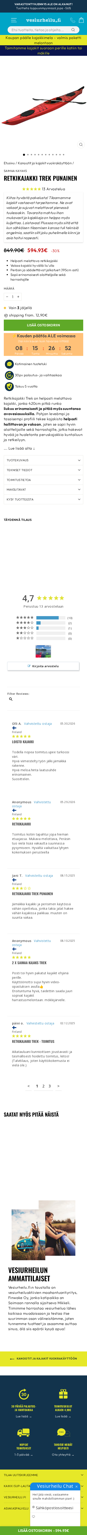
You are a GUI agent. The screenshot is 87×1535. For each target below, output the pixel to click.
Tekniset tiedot (19, 470)
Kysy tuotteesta (20, 499)
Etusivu (9, 163)
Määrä (9, 288)
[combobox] (39, 29)
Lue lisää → (24, 1416)
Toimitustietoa (19, 480)
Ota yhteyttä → (63, 1454)
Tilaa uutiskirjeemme (21, 1475)
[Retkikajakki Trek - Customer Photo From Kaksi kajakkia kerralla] (43, 651)
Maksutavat (16, 489)
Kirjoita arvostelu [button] (45, 666)
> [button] (58, 1086)
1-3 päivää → (23, 1454)
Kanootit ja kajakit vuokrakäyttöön (45, 163)
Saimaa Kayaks (15, 171)
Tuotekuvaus (18, 460)
